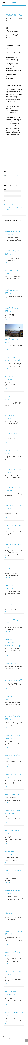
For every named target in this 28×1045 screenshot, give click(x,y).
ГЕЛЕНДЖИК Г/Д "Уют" (13, 605)
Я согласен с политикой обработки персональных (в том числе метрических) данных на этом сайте (13, 206)
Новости (4, 1036)
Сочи (20, 15)
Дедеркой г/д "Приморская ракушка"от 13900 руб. (13, 642)
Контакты (9, 1034)
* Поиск (3, 1034)
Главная (8, 14)
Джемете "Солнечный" (13, 680)
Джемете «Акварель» (12, 794)
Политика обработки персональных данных (12, 1038)
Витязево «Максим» (12, 434)
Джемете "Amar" (11, 663)
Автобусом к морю (16, 14)
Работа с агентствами (17, 1034)
